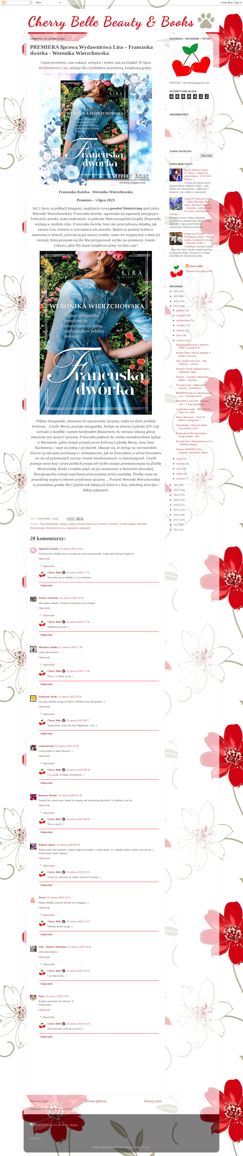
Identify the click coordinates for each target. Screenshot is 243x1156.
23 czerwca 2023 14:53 (78, 872)
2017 (176, 509)
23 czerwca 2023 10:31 (58, 897)
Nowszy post (39, 1101)
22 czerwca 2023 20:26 (69, 696)
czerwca (180, 340)
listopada (181, 315)
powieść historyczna (87, 523)
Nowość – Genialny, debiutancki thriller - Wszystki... (192, 378)
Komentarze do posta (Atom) (57, 1109)
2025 (176, 296)
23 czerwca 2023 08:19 (78, 819)
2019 (176, 499)
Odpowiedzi (49, 566)
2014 (176, 524)
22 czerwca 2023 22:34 (66, 746)
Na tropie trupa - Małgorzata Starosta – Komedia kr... (190, 386)
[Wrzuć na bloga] (71, 519)
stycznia (180, 478)
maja (179, 458)
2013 (176, 529)
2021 (176, 490)
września (181, 325)
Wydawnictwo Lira (53, 68)
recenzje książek (127, 523)
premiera (103, 523)
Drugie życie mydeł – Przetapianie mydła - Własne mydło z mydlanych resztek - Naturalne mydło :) (198, 238)
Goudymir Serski (48, 696)
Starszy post (153, 1101)
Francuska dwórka (49, 523)
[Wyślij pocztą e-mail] (68, 519)
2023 (176, 306)
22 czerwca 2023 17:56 (78, 621)
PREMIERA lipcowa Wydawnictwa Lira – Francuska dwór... (194, 394)
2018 (176, 504)
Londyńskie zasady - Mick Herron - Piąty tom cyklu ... (194, 411)
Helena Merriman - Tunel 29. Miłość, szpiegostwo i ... (190, 419)
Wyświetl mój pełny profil (199, 271)
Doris (41, 996)
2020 (176, 494)
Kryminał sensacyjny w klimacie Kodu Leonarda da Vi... (192, 346)
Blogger (146, 1147)
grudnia (180, 310)
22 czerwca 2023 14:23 (71, 597)
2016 (176, 514)
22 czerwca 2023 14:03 (71, 548)
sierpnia (180, 330)
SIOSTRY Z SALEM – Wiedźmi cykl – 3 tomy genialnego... (192, 402)
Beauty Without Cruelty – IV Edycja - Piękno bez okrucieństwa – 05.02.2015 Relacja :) (198, 175)
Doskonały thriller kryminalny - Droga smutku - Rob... (192, 435)
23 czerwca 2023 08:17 (78, 720)
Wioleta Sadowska (49, 597)
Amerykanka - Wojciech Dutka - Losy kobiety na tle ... (192, 427)
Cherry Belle (54, 572)
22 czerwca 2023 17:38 (70, 647)
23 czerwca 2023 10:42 (79, 946)
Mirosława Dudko (48, 647)
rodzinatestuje (46, 746)
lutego (179, 473)
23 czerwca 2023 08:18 (78, 769)
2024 (176, 301)
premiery (113, 523)
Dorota (42, 897)
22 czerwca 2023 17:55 (78, 572)
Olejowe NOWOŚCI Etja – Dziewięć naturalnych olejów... (193, 451)
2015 (176, 519)
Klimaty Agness (47, 844)
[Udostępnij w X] (75, 519)
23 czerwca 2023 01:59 (70, 795)
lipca (179, 335)
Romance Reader (48, 795)
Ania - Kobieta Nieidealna (53, 946)
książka (72, 523)
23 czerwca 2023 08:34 (68, 844)
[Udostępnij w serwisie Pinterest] (82, 519)
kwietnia (181, 463)
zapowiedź (84, 528)
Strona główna (96, 1101)
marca (179, 468)
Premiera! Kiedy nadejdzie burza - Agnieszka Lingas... (193, 370)
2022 (176, 485)
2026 (176, 291)
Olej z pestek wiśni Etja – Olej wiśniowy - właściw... (191, 362)
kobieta (63, 523)
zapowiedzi (72, 528)
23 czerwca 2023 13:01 (57, 996)
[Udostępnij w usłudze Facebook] (78, 519)
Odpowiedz (44, 558)
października (183, 320)
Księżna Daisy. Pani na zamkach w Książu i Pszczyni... (193, 354)
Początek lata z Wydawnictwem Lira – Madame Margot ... (194, 443)
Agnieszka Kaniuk (48, 548)
